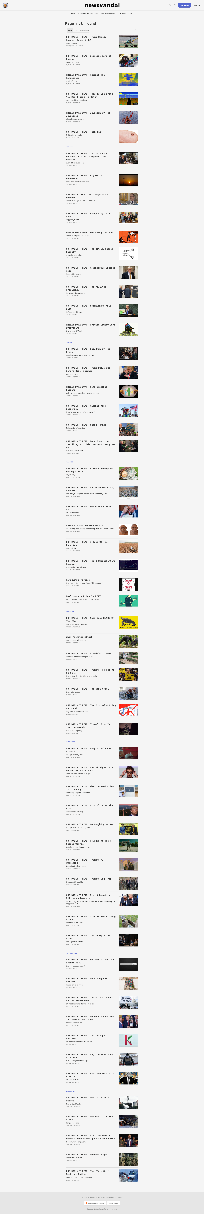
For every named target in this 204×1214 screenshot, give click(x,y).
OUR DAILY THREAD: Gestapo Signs (86, 1154)
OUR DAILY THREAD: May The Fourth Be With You (89, 1056)
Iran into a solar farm (74, 450)
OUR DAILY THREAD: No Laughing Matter (90, 824)
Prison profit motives (74, 985)
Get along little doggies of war (78, 847)
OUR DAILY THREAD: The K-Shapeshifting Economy (90, 562)
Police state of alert (74, 1157)
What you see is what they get (78, 773)
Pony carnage (71, 43)
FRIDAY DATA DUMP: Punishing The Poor (90, 232)
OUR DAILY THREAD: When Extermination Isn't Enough (90, 788)
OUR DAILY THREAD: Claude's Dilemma (88, 653)
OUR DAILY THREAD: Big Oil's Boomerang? (84, 177)
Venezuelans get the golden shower (80, 201)
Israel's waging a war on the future (80, 355)
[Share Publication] (175, 5)
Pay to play (70, 475)
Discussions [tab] (84, 30)
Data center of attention (75, 428)
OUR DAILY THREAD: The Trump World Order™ (88, 937)
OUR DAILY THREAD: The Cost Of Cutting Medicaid (91, 707)
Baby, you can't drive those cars (79, 1177)
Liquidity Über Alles (74, 255)
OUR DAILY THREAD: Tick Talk (84, 131)
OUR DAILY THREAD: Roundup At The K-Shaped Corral (89, 842)
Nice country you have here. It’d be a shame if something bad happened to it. (91, 902)
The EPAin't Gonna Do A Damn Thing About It (84, 583)
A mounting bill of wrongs (76, 1060)
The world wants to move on (77, 182)
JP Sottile (79, 46)
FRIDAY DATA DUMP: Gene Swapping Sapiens (86, 388)
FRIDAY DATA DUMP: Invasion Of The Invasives (88, 114)
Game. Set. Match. (73, 1104)
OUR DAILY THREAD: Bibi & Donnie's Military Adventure (88, 897)
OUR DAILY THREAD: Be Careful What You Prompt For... (90, 961)
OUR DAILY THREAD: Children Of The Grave (88, 350)
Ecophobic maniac (73, 274)
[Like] (67, 68)
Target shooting (72, 1123)
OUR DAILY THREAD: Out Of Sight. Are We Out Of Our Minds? (89, 769)
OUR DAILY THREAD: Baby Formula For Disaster (88, 750)
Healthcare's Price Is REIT (83, 596)
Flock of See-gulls (73, 81)
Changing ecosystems (75, 119)
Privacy (99, 1197)
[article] (102, 42)
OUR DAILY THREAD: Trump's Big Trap (89, 878)
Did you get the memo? (75, 966)
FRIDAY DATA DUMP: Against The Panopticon (85, 76)
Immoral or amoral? (74, 922)
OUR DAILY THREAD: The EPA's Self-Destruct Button (88, 1172)
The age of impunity (74, 730)
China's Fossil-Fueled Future (84, 525)
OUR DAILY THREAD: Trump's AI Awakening (85, 861)
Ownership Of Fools (74, 331)
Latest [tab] (70, 30)
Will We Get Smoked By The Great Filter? (82, 393)
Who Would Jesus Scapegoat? (78, 235)
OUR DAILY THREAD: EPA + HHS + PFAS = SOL (90, 508)
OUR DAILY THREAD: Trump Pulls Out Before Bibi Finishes (88, 369)
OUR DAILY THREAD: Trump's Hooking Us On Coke (90, 671)
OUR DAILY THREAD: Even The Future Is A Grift (90, 1075)
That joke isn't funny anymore (78, 827)
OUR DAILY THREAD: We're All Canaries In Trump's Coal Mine (90, 1018)
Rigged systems (72, 219)
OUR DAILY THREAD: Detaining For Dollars (86, 980)
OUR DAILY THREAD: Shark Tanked (86, 424)
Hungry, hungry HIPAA (75, 754)
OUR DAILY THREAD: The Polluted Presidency (86, 288)
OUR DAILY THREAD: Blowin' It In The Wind (89, 807)
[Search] (169, 5)
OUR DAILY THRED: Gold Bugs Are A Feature (87, 196)
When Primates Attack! (80, 636)
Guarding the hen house (76, 866)
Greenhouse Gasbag (74, 811)
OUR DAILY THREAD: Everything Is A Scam (88, 215)
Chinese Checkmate (74, 1023)
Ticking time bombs (74, 135)
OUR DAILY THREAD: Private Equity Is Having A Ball (89, 470)
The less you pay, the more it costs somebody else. (86, 494)
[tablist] (78, 30)
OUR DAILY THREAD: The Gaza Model (87, 688)
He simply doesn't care (75, 293)
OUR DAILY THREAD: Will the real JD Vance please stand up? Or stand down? (90, 1137)
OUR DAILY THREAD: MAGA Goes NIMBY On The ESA (90, 619)
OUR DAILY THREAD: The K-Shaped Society (86, 1037)
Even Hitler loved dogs (75, 163)
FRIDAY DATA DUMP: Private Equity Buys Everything (90, 326)
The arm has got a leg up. (76, 567)
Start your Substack (96, 1203)
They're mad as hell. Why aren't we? (80, 412)
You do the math (72, 512)
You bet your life (72, 1079)
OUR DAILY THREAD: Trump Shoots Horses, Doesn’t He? (86, 38)
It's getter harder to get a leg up (79, 1042)
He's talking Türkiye (74, 312)
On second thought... (74, 882)
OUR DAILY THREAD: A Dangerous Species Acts (90, 269)
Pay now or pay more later (77, 711)
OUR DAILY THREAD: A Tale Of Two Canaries (87, 543)
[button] (73, 13)
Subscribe (184, 5)
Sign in (197, 5)
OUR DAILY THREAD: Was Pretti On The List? (89, 1118)
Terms (105, 1197)
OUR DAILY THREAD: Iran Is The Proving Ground (91, 918)
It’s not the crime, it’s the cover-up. (80, 1004)
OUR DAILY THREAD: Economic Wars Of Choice (88, 57)
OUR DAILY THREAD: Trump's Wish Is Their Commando (88, 726)
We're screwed (72, 374)
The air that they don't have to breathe (81, 676)
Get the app (113, 1203)
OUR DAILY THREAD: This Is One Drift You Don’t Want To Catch (89, 95)
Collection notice (115, 1197)
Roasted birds (71, 548)
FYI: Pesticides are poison (76, 100)
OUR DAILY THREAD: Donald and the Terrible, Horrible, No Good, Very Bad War (90, 444)
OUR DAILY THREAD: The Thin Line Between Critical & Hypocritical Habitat (86, 156)
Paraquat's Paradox (78, 579)
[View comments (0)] (84, 49)
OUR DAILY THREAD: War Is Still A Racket (87, 1099)
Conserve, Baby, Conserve (76, 624)
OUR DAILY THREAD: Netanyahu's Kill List (88, 307)
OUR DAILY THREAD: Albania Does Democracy (86, 407)
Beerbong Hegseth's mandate (78, 792)
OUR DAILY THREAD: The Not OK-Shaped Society (89, 250)
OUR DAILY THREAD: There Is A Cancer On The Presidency (89, 999)
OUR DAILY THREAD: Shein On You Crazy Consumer (90, 489)
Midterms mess (72, 62)
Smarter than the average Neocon (80, 656)
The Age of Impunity (74, 941)
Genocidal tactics (73, 692)
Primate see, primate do (76, 640)
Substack (90, 1209)
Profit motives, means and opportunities (82, 599)
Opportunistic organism (76, 1142)
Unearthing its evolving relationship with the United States (90, 528)
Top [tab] (76, 30)
